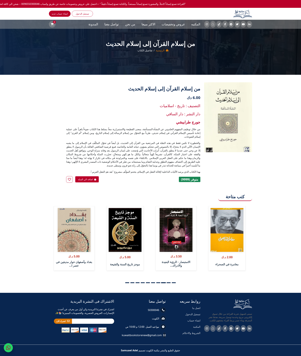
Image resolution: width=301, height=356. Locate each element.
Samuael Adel (129, 350)
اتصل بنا (196, 308)
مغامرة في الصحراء (227, 264)
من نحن (130, 24)
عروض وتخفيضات (173, 24)
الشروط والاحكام (191, 333)
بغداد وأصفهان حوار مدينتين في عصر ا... (74, 263)
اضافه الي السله (85, 179)
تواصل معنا (111, 24)
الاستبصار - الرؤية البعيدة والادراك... (176, 263)
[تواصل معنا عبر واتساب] (8, 347)
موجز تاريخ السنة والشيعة (125, 264)
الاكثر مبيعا (148, 24)
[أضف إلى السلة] (213, 212)
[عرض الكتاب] (213, 218)
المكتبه (195, 24)
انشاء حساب (193, 320)
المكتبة (196, 326)
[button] (174, 282)
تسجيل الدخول (82, 13)
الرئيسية (160, 50)
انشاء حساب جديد (60, 13)
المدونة (93, 24)
